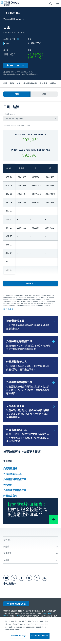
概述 (5, 83)
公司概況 (7, 540)
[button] (15, 65)
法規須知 (7, 553)
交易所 (6, 560)
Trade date (9, 114)
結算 (19, 83)
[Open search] (50, 3)
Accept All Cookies (39, 636)
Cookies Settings (18, 636)
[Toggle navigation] (57, 3)
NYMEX (6, 616)
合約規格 (43, 83)
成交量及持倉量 (30, 83)
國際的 (6, 547)
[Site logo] (10, 3)
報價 (12, 83)
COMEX (17, 616)
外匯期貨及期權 (13, 13)
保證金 (53, 83)
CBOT (49, 614)
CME (44, 614)
